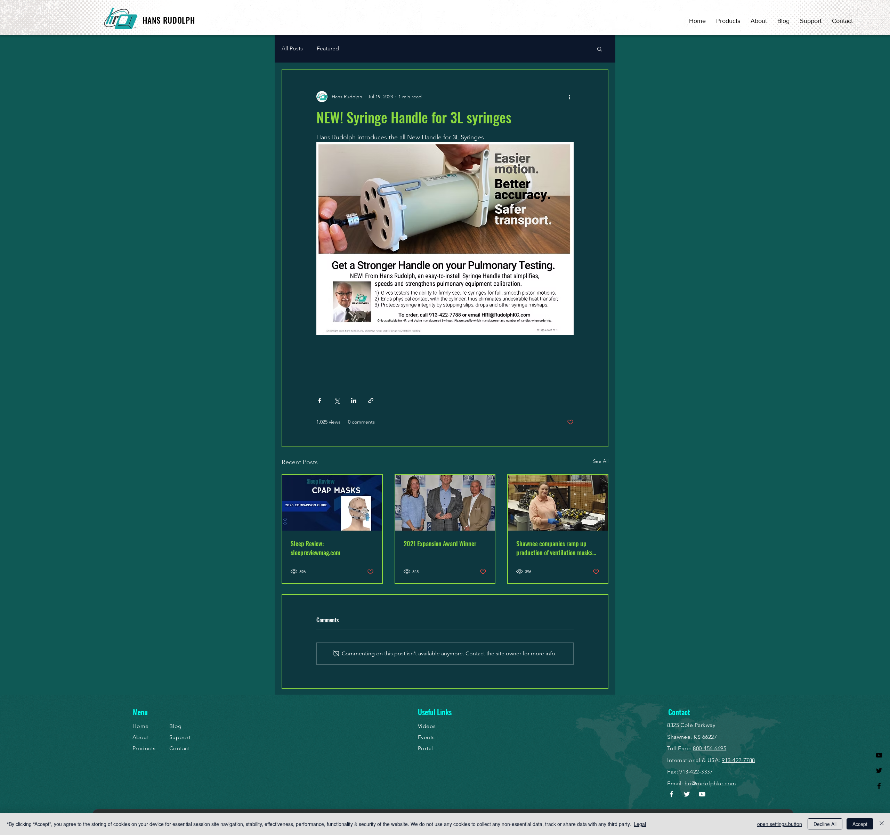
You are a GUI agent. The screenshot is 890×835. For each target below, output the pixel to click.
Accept (859, 823)
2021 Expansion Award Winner (440, 543)
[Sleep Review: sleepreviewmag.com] (332, 503)
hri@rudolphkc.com (710, 783)
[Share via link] (370, 400)
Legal (640, 823)
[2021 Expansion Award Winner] (445, 503)
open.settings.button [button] (779, 823)
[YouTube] (879, 755)
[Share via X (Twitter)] (336, 400)
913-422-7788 (738, 760)
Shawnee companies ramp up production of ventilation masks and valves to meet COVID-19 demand (554, 548)
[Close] (881, 823)
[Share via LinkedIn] (353, 400)
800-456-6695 (709, 748)
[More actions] (569, 96)
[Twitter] (879, 771)
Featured (328, 48)
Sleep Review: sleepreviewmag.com (315, 548)
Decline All (825, 823)
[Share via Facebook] (319, 400)
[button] (599, 48)
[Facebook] (879, 786)
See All (600, 461)
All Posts (292, 48)
